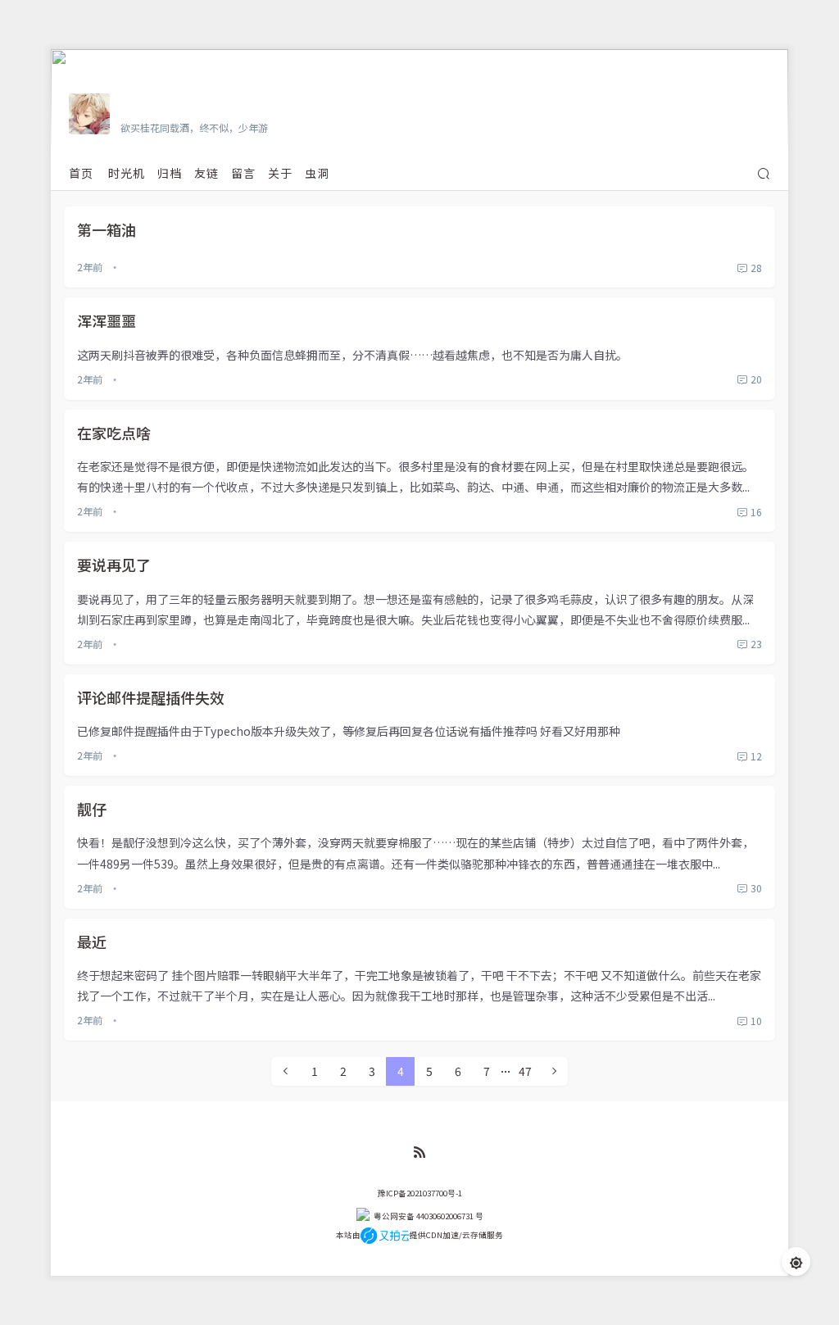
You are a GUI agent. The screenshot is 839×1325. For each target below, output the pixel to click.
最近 (92, 941)
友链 (206, 173)
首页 (81, 173)
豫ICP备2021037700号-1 (420, 1193)
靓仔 (92, 808)
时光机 (126, 173)
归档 (169, 173)
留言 (243, 173)
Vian (134, 104)
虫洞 (317, 173)
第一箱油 (106, 229)
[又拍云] (385, 1235)
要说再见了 (114, 564)
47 (525, 1071)
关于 (280, 173)
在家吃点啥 (114, 432)
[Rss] (419, 1152)
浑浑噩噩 (106, 320)
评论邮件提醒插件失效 (150, 697)
